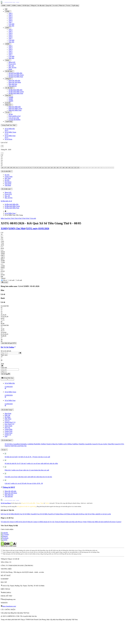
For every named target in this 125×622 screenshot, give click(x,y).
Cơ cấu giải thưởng (14, 119)
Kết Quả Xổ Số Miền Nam (42, 514)
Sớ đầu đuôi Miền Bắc (15, 90)
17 (60, 167)
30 (14, 167)
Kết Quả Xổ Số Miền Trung (25, 514)
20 (69, 167)
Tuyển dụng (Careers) (114, 522)
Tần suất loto (13, 86)
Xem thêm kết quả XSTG (9, 343)
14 (51, 167)
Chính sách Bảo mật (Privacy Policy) (76, 522)
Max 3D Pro (12, 67)
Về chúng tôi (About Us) (8, 522)
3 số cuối (19, 280)
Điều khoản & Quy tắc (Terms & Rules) (52, 522)
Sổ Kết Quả (25, 5)
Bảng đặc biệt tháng (15, 82)
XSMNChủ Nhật (16, 228)
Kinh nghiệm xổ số (14, 116)
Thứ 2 (10, 13)
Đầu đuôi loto (13, 84)
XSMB (3, 5)
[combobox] (10, 370)
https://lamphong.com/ (9, 606)
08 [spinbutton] (1, 360)
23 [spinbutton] (1, 356)
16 (57, 167)
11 (43, 167)
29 (11, 167)
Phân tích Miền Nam (15, 110)
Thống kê (33, 5)
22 (75, 167)
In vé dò (55, 5)
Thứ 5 (10, 18)
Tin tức (68, 5)
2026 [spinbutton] (2, 364)
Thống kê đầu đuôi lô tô (74, 514)
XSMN (14, 5)
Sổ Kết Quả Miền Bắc (15, 73)
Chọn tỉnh (4, 367)
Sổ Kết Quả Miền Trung (16, 75)
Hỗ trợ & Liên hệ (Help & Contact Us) (28, 522)
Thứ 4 (10, 17)
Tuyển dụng (75, 5)
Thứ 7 (10, 22)
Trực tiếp (11, 25)
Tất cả (5, 280)
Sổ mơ (11, 114)
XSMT (8, 5)
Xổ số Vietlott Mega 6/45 (59, 514)
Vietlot (19, 5)
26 (2, 167)
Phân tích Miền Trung (15, 108)
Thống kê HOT (9, 487)
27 (5, 167)
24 (81, 167)
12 (45, 167)
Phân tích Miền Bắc (15, 107)
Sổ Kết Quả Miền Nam (16, 76)
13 (48, 167)
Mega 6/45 (12, 62)
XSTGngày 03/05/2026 (37, 228)
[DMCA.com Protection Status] (8, 546)
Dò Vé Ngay (5, 374)
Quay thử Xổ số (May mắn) (90, 514)
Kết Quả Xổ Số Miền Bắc (9, 514)
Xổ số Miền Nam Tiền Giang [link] (14, 215)
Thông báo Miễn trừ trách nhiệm (98, 522)
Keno (10, 69)
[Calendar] (2, 366)
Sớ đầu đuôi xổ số (6, 201)
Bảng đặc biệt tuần (14, 80)
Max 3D (11, 65)
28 (8, 167)
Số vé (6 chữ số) (6, 351)
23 (78, 167)
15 (54, 167)
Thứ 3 (10, 15)
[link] (5, 211)
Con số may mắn (14, 118)
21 (72, 167)
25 (84, 167)
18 (63, 167)
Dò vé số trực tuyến (105, 514)
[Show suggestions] (2, 372)
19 (66, 167)
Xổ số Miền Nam (10, 213)
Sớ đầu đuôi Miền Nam (16, 93)
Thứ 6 (10, 20)
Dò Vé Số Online (7, 347)
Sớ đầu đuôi (41, 5)
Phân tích (62, 5)
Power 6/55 (12, 64)
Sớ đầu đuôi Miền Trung (16, 91)
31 (17, 167)
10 (40, 167)
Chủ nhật (11, 24)
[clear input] (20, 353)
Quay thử (48, 5)
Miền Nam (4, 218)
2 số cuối (11, 280)
